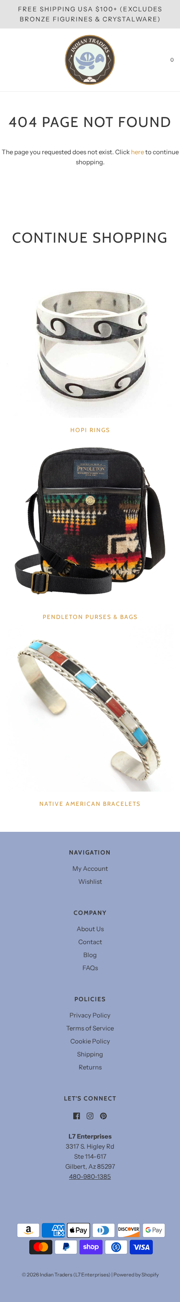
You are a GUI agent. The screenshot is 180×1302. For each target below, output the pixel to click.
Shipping (90, 1054)
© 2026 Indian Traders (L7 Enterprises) (66, 1274)
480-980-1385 (90, 1176)
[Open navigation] (6, 60)
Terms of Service (90, 1028)
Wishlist (90, 881)
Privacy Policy (90, 1015)
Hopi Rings (90, 430)
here (137, 152)
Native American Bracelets (90, 804)
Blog (90, 955)
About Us (90, 929)
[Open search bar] (16, 60)
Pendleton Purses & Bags (90, 617)
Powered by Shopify (136, 1274)
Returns (90, 1067)
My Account (90, 868)
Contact (90, 942)
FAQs (90, 968)
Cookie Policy (90, 1041)
